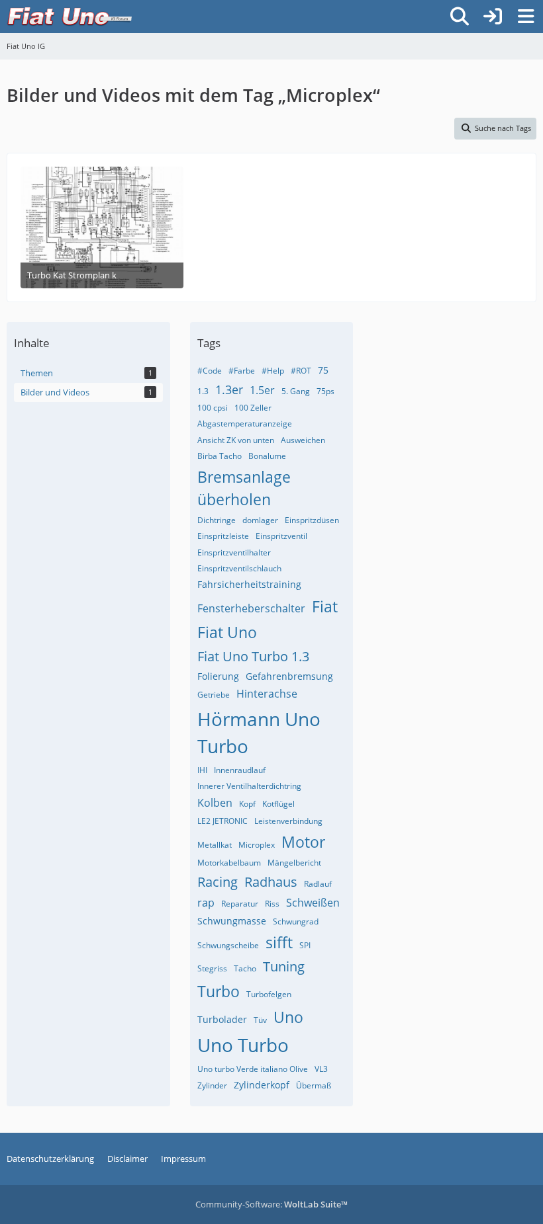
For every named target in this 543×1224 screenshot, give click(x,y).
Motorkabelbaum (229, 862)
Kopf (247, 803)
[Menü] (526, 16)
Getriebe (213, 694)
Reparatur (239, 903)
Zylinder (212, 1085)
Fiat (325, 606)
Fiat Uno (227, 632)
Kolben (214, 803)
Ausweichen (303, 440)
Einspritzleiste (223, 536)
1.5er (262, 390)
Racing (217, 882)
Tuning (284, 966)
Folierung (218, 676)
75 (323, 370)
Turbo (218, 991)
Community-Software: (271, 1204)
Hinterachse (266, 693)
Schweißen (313, 902)
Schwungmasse (231, 921)
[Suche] (459, 16)
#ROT (301, 370)
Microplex (256, 844)
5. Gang (295, 391)
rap (206, 902)
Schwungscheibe (228, 945)
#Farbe (241, 370)
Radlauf (318, 883)
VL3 (321, 1069)
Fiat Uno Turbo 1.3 (253, 656)
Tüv (260, 1020)
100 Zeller (253, 407)
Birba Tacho (219, 456)
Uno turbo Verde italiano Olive (252, 1069)
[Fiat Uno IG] (69, 16)
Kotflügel (278, 803)
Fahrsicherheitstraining (249, 584)
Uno (288, 1017)
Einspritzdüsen (312, 520)
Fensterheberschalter (251, 608)
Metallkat (214, 844)
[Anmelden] (492, 16)
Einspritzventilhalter (234, 552)
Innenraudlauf (240, 770)
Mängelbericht (294, 862)
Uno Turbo (243, 1044)
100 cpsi (212, 407)
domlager (260, 520)
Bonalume (267, 456)
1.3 (203, 391)
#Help (273, 370)
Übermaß (313, 1085)
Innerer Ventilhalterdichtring (249, 786)
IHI (202, 770)
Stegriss (212, 968)
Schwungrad (296, 921)
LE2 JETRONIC (222, 821)
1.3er (229, 389)
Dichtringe (216, 520)
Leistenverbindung (288, 821)
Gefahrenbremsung (289, 676)
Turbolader (222, 1019)
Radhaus (270, 882)
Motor (303, 841)
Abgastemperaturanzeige (244, 423)
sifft (279, 942)
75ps (325, 391)
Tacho (245, 968)
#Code (209, 370)
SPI (305, 945)
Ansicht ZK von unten (235, 440)
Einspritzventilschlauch (239, 568)
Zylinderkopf (261, 1085)
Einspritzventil (281, 536)
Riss (272, 903)
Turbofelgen (268, 994)
